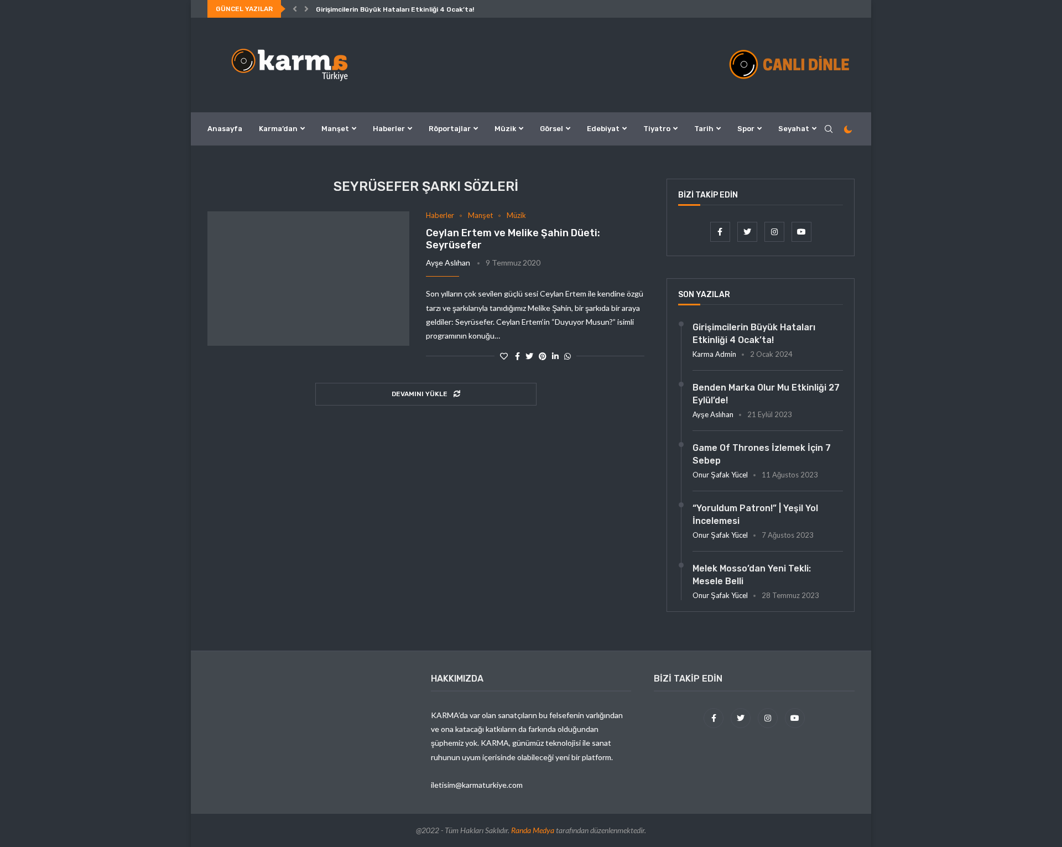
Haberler (389, 128)
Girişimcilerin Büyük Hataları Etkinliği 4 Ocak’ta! (395, 9)
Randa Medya (532, 830)
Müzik (505, 128)
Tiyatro (656, 128)
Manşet (335, 128)
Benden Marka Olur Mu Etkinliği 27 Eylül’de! (766, 393)
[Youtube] (801, 231)
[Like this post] (504, 356)
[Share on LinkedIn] (555, 356)
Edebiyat (603, 128)
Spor (745, 128)
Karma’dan (278, 128)
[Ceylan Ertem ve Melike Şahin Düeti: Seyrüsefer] (308, 278)
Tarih (704, 128)
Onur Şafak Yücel (720, 474)
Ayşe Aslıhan (448, 262)
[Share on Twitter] (529, 356)
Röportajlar (450, 128)
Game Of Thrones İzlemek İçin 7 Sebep (762, 454)
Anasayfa (224, 128)
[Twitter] (748, 231)
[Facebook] (721, 231)
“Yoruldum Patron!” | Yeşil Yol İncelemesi (755, 514)
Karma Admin (714, 354)
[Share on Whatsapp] (567, 356)
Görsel (551, 128)
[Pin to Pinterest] (542, 356)
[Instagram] (775, 231)
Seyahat (793, 128)
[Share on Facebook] (517, 356)
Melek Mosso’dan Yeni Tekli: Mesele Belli (752, 574)
